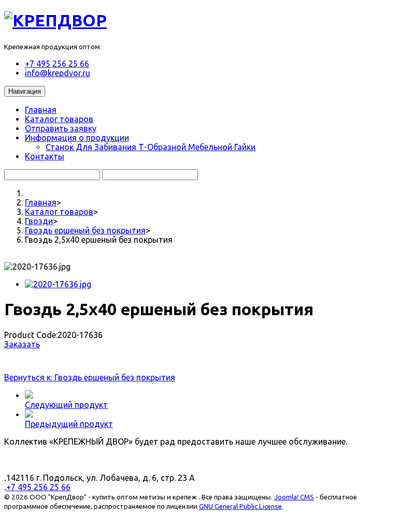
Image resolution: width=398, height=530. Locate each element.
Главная (40, 109)
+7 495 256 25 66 (57, 63)
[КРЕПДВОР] (55, 20)
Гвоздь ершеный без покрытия (85, 230)
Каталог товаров (59, 119)
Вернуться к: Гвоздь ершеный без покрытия (89, 377)
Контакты (44, 156)
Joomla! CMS (294, 497)
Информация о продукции (77, 137)
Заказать (22, 344)
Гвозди (39, 221)
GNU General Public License (240, 506)
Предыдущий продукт (69, 424)
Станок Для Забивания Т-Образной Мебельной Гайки (150, 147)
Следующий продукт (66, 404)
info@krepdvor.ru (57, 73)
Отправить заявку (60, 128)
